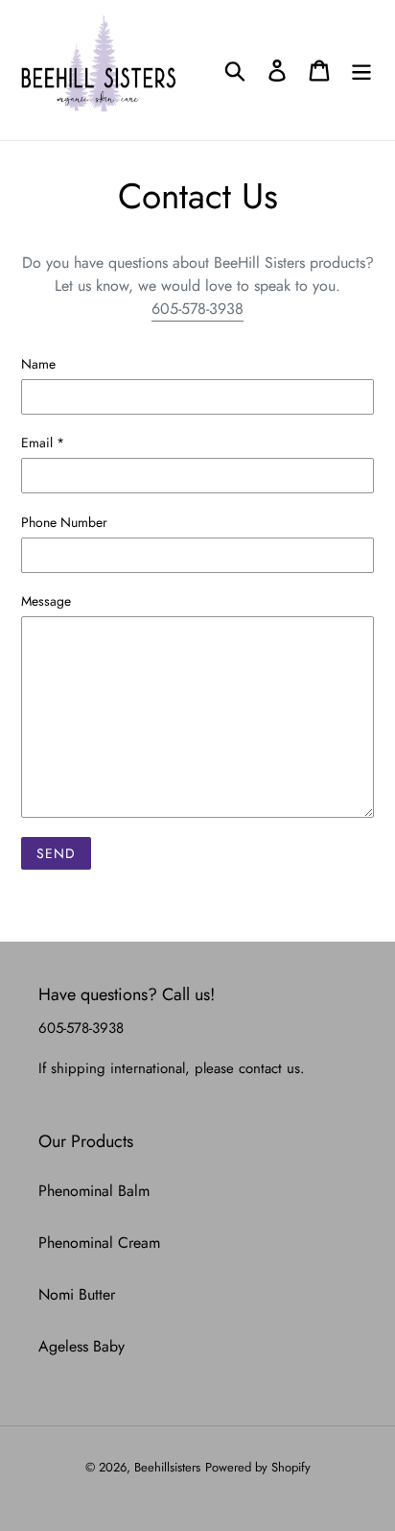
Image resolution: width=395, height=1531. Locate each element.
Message (46, 600)
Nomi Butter (76, 1294)
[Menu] (361, 70)
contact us (269, 1068)
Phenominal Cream (99, 1243)
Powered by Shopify (258, 1467)
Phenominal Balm (94, 1191)
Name (38, 363)
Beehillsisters (167, 1467)
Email (42, 442)
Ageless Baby (81, 1346)
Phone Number (64, 522)
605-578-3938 (197, 309)
